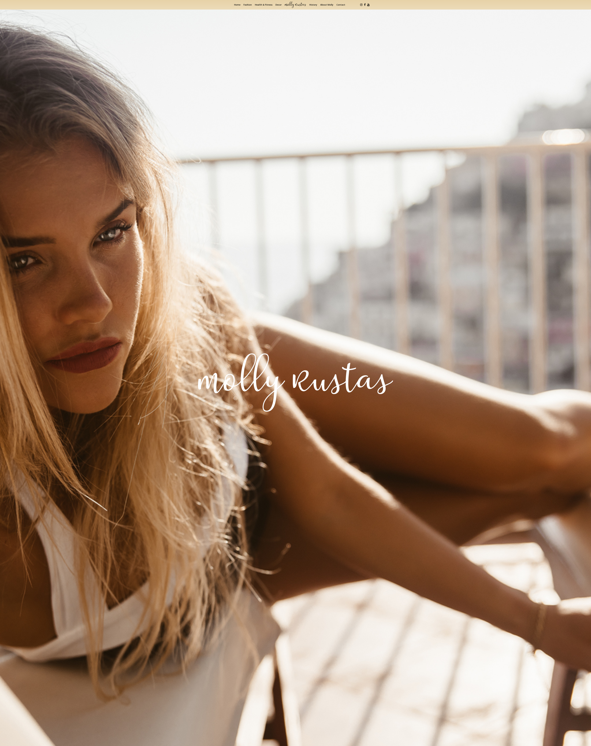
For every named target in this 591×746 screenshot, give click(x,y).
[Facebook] (364, 4)
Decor (278, 4)
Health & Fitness (263, 4)
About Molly (326, 4)
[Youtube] (368, 4)
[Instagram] (361, 4)
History (313, 4)
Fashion (247, 4)
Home (237, 4)
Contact (340, 4)
